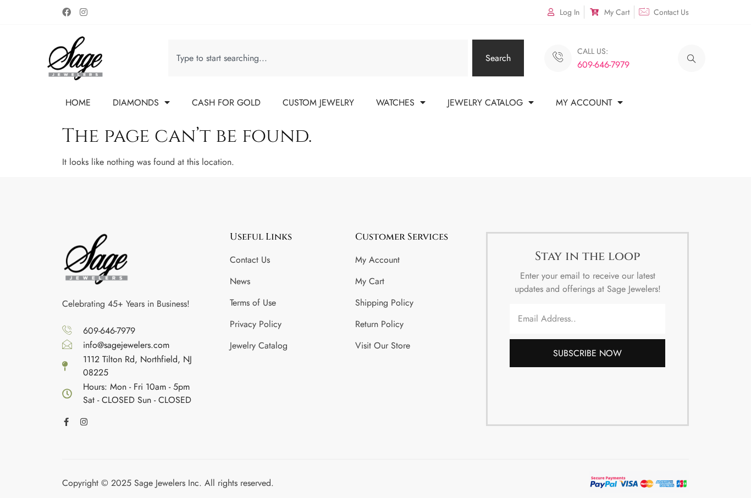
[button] (691, 58)
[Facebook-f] (66, 422)
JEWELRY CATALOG (485, 102)
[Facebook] (66, 12)
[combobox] (318, 58)
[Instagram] (83, 12)
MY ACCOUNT (584, 102)
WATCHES (395, 102)
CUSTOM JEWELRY (318, 102)
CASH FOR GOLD (226, 102)
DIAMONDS (136, 102)
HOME (78, 102)
